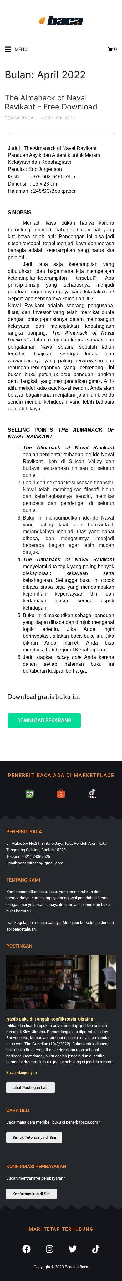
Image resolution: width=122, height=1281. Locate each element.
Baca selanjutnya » (21, 1073)
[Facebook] (26, 1249)
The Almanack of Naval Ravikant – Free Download (51, 102)
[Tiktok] (95, 1249)
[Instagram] (49, 1249)
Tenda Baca (19, 117)
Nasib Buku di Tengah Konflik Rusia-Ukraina (49, 1019)
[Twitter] (72, 1249)
